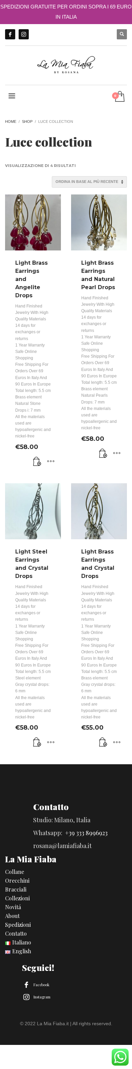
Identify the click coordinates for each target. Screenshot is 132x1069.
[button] (37, 461)
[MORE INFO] (51, 461)
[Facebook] (10, 34)
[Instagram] (24, 34)
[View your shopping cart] (119, 97)
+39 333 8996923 (86, 833)
